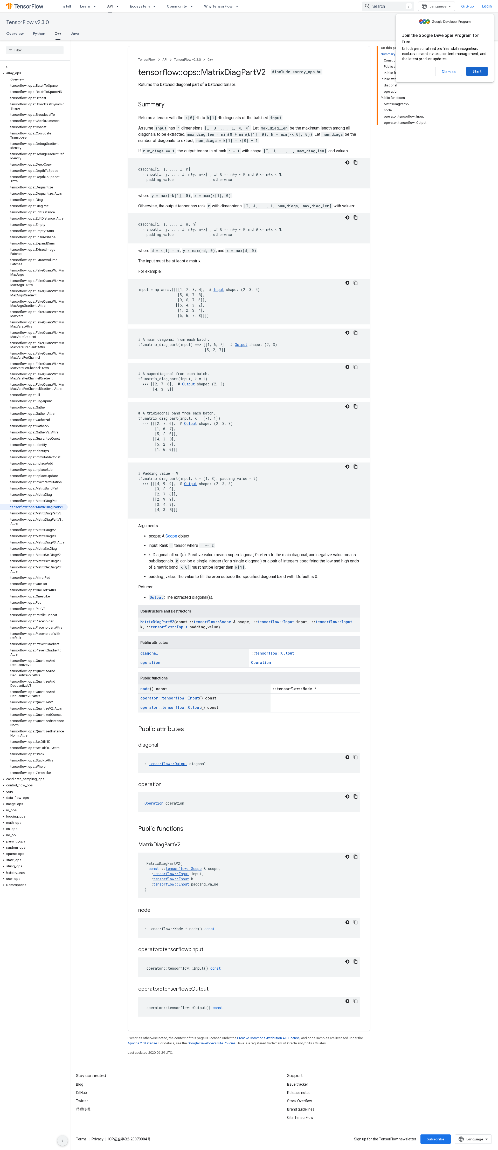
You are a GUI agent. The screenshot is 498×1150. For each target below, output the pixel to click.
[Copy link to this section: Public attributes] (189, 729)
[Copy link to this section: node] (155, 910)
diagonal (149, 653)
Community (177, 6)
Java (75, 33)
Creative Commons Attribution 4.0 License (268, 1038)
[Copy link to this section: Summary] (169, 105)
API (110, 6)
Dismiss (449, 71)
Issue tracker (297, 1084)
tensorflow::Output (274, 653)
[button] (34, 73)
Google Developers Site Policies (212, 1043)
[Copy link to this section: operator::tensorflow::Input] (208, 950)
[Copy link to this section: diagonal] (163, 745)
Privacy (97, 1139)
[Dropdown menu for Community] (193, 6)
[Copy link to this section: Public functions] (188, 829)
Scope (171, 536)
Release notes (298, 1093)
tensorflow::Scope (212, 621)
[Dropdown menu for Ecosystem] (156, 6)
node (145, 688)
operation (150, 662)
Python (39, 33)
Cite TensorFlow (300, 1117)
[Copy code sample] (355, 162)
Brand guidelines (300, 1109)
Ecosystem (140, 6)
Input (218, 289)
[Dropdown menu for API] (119, 6)
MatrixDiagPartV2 (157, 621)
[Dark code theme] (347, 162)
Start (477, 71)
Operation (261, 662)
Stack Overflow (299, 1101)
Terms (81, 1139)
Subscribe (436, 1139)
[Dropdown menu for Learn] (96, 6)
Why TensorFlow (218, 6)
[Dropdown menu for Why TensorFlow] (238, 6)
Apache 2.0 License (142, 1043)
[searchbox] (35, 50)
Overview (15, 33)
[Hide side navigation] (62, 1140)
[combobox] (388, 6)
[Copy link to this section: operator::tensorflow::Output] (214, 989)
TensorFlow (147, 60)
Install (65, 6)
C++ (57, 33)
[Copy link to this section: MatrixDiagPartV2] (186, 845)
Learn (85, 6)
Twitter (82, 1101)
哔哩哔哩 (83, 1109)
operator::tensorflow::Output (170, 707)
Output (241, 344)
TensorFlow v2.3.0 (27, 22)
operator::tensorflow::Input (169, 698)
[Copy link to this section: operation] (167, 785)
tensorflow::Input (275, 621)
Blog (79, 1084)
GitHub (467, 6)
